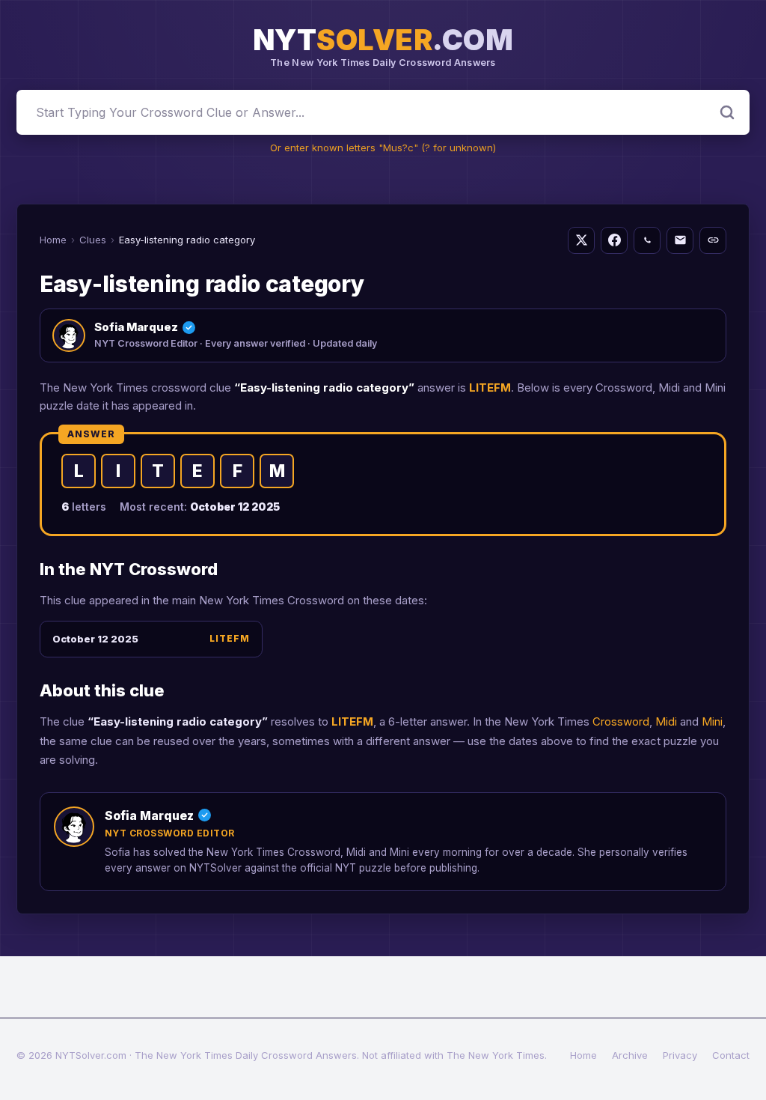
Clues (92, 240)
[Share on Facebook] (614, 240)
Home (53, 240)
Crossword (620, 721)
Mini (712, 721)
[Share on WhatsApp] (647, 240)
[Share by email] (680, 240)
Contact (731, 1055)
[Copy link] (712, 240)
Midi (666, 721)
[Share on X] (581, 240)
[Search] (727, 112)
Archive (630, 1055)
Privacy (680, 1055)
